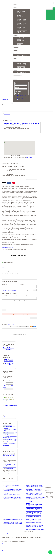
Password (17, 87)
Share (9, 183)
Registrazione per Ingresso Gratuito (19, 255)
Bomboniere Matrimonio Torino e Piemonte (34, 485)
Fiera (3, 267)
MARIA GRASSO (10, 468)
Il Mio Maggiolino (9, 427)
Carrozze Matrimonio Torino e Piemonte (33, 487)
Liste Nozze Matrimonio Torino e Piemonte (34, 511)
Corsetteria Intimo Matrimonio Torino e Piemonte (35, 497)
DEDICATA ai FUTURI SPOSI (8, 360)
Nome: (4, 381)
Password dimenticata (12, 290)
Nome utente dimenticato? (22, 97)
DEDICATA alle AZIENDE (9, 364)
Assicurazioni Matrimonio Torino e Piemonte (12, 498)
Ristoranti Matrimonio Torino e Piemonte (33, 519)
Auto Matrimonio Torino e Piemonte (11, 500)
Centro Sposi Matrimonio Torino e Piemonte (34, 493)
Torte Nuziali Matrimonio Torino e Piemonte (34, 522)
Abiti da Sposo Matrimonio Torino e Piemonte (13, 489)
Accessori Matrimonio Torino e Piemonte (12, 490)
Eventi (5, 163)
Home (3, 163)
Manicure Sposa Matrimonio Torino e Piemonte (35, 513)
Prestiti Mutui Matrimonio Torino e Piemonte (34, 498)
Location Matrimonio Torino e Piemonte (33, 512)
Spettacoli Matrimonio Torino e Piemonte (34, 520)
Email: (4, 383)
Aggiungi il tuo (11, 324)
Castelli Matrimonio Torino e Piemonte (33, 490)
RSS (31, 326)
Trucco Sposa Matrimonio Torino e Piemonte (34, 525)
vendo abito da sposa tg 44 (9, 455)
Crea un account (20, 98)
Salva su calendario (17, 124)
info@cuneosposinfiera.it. (7, 247)
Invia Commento (33, 318)
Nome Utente (18, 83)
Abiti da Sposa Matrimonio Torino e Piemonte (13, 487)
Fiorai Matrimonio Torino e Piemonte (33, 505)
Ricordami (17, 91)
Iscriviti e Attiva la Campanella (8, 348)
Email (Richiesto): (16, 295)
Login (35, 290)
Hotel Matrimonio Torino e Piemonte (33, 509)
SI (2, 543)
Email (35, 326)
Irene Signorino (10, 456)
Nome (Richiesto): (4, 295)
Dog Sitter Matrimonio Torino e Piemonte (34, 504)
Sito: (26, 295)
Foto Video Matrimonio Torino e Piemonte (34, 507)
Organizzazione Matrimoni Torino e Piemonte (13, 522)
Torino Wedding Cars (10, 433)
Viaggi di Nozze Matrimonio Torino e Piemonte (35, 529)
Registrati (4, 290)
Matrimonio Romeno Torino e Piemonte (33, 515)
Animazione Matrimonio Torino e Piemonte (12, 496)
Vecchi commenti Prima (14, 326)
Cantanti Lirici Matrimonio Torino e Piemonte (34, 486)
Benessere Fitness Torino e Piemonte (33, 483)
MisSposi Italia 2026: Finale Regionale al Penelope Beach (21, 123)
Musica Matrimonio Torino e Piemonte (33, 516)
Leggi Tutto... (6, 445)
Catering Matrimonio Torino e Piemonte (33, 492)
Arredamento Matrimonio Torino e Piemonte (12, 497)
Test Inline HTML (5, 533)
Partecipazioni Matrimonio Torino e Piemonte (13, 523)
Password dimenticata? (22, 95)
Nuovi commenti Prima (24, 326)
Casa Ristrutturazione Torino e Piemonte (34, 489)
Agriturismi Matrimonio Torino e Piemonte (12, 494)
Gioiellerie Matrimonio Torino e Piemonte (34, 508)
